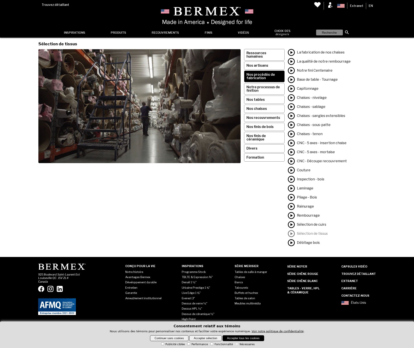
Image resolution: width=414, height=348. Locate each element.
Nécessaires (247, 344)
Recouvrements (165, 32)
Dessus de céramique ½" (198, 314)
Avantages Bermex (137, 277)
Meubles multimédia (248, 303)
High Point (189, 319)
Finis (208, 32)
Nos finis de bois (260, 127)
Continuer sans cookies (169, 338)
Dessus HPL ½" (192, 308)
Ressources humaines (256, 54)
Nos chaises (256, 109)
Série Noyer (297, 266)
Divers (251, 148)
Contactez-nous (355, 295)
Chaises (240, 277)
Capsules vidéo (354, 266)
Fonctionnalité (224, 344)
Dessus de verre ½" (194, 303)
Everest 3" (188, 298)
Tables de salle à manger (251, 272)
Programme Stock (194, 272)
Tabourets (241, 287)
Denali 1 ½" (189, 282)
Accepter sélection (205, 338)
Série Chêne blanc (302, 281)
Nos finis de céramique (256, 137)
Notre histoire (134, 272)
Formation (255, 157)
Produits (118, 32)
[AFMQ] (57, 314)
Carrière (349, 288)
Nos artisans (257, 65)
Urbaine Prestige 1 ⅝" (196, 287)
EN (371, 6)
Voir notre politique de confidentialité (278, 331)
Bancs (239, 282)
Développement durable (141, 282)
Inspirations (74, 32)
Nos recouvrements (263, 118)
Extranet (356, 6)
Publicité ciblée (175, 344)
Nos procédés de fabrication (260, 76)
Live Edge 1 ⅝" (191, 292)
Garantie (131, 292)
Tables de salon (245, 298)
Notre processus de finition (263, 89)
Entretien (131, 287)
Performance (199, 344)
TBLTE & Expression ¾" (197, 277)
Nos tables (255, 100)
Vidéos (243, 32)
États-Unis (358, 303)
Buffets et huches (246, 292)
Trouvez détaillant (55, 5)
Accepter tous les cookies (243, 338)
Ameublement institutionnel (143, 298)
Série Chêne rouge (302, 274)
